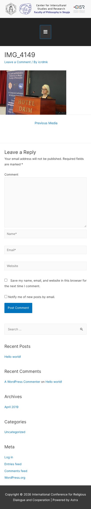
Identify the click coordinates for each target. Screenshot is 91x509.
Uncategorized (14, 432)
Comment (11, 174)
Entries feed (12, 464)
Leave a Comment (17, 62)
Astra (74, 500)
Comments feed (15, 471)
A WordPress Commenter (22, 381)
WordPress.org (14, 477)
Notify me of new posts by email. (31, 297)
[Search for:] (45, 329)
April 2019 (11, 407)
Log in (8, 457)
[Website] (45, 267)
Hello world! (12, 356)
